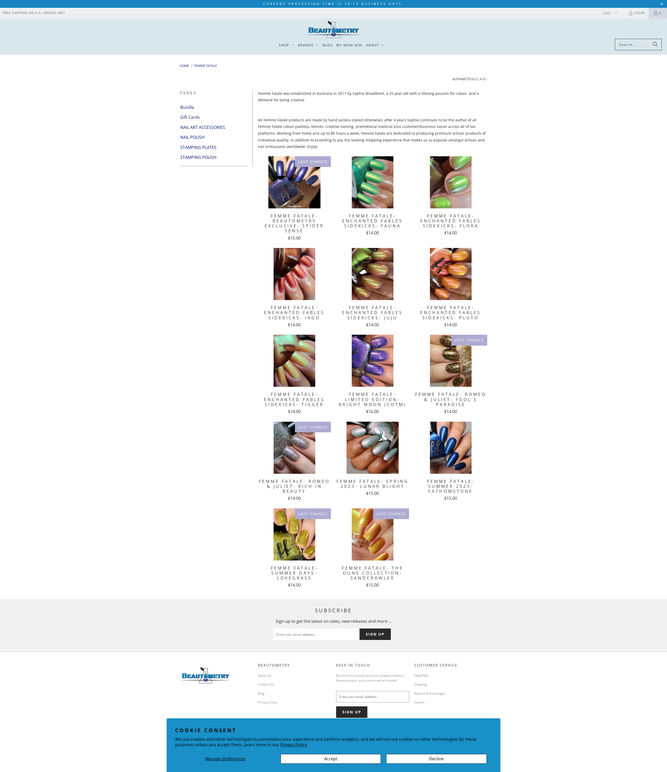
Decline (436, 759)
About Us (264, 675)
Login (639, 13)
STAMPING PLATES (198, 147)
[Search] (655, 44)
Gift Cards (190, 117)
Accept (330, 759)
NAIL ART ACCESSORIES (202, 127)
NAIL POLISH (192, 137)
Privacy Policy (293, 745)
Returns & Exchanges (429, 693)
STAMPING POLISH (198, 157)
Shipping (420, 684)
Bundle (187, 107)
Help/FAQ (421, 675)
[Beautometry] (333, 30)
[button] (287, 45)
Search (419, 702)
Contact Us (266, 684)
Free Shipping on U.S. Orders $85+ (34, 13)
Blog (261, 693)
